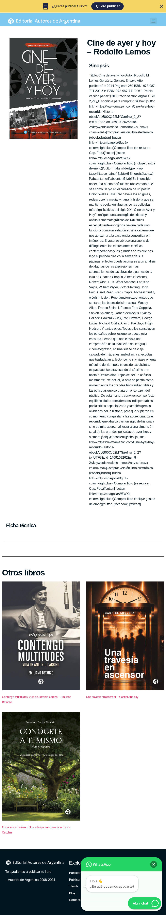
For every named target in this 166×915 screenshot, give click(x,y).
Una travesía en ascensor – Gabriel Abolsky (112, 697)
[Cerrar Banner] (161, 6)
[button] (153, 21)
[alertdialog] (83, 6)
